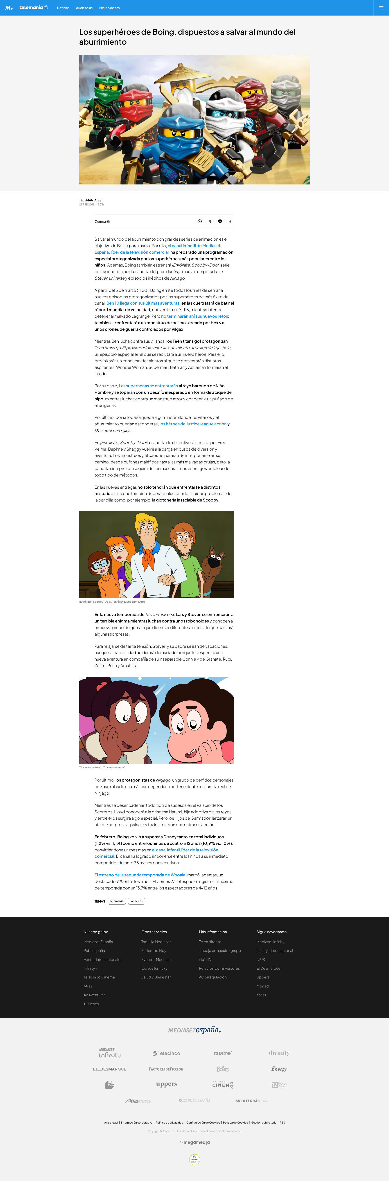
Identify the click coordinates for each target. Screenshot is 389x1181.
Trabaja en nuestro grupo (220, 950)
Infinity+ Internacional (275, 950)
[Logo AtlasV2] (138, 1101)
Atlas (88, 986)
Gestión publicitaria (263, 1122)
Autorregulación (213, 977)
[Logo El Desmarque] (109, 1069)
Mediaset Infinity (271, 941)
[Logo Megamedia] (197, 1142)
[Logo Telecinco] (166, 1053)
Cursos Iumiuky (154, 968)
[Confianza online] (194, 1164)
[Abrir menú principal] (381, 7)
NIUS (261, 959)
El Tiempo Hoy (153, 950)
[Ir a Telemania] (33, 7)
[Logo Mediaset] (194, 1033)
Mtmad (263, 986)
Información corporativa (136, 1122)
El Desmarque (268, 968)
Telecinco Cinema (99, 977)
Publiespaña (94, 950)
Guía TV (205, 959)
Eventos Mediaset (156, 959)
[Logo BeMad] (110, 1084)
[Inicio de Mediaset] (9, 7)
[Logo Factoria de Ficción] (166, 1069)
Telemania (116, 901)
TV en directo (210, 941)
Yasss (261, 994)
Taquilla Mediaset (156, 941)
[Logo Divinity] (279, 1053)
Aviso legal (111, 1122)
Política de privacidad (169, 1122)
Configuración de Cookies (203, 1122)
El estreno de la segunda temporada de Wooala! (141, 874)
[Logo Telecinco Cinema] (223, 1085)
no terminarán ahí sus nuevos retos (194, 316)
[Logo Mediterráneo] (251, 1100)
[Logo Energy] (279, 1069)
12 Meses (91, 1003)
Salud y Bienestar (156, 977)
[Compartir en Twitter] (210, 221)
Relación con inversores (219, 968)
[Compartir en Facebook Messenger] (220, 221)
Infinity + (91, 968)
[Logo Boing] (223, 1069)
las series (136, 901)
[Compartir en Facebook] (230, 221)
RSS (282, 1122)
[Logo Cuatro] (223, 1053)
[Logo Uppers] (166, 1084)
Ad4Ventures (95, 994)
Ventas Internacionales (103, 959)
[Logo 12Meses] (279, 1085)
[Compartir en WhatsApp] (200, 221)
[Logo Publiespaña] (194, 1100)
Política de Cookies (235, 1122)
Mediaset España (98, 941)
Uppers (263, 977)
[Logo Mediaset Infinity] (110, 1053)
